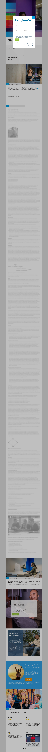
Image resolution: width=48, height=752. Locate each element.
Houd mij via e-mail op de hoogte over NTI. (22, 34)
